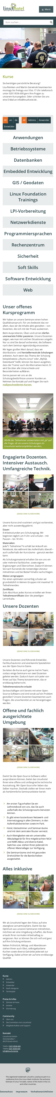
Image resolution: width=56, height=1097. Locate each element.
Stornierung (11, 1008)
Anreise (9, 1005)
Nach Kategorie (12, 988)
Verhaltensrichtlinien (42, 1091)
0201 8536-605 (14, 1048)
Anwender (10, 985)
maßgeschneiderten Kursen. (17, 384)
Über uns (9, 1019)
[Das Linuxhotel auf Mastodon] (28, 1070)
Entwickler (10, 982)
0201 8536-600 (15, 1046)
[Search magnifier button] (51, 22)
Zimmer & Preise (12, 1002)
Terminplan (10, 991)
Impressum (21, 1091)
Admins (9, 979)
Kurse (5, 975)
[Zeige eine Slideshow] (28, 513)
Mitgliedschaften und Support (18, 1025)
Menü (48, 9)
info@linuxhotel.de (10, 1051)
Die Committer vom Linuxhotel (18, 1022)
